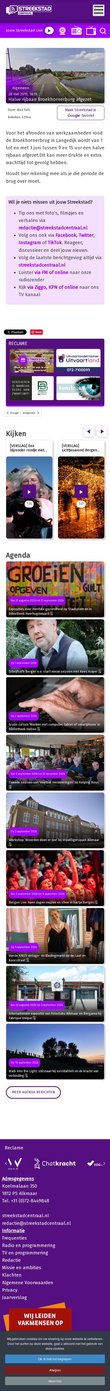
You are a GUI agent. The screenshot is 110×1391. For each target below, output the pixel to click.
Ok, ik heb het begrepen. (55, 1359)
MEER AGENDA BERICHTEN (33, 1092)
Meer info (55, 1381)
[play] (49, 30)
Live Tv (90, 30)
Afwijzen (55, 1370)
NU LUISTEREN (75, 30)
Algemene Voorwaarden (27, 1282)
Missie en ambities (21, 1267)
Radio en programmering (28, 1245)
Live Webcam (61, 31)
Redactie (11, 1260)
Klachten (11, 1275)
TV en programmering (25, 1253)
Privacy (9, 1290)
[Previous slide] (6, 1163)
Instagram (30, 242)
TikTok (55, 242)
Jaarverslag (14, 1297)
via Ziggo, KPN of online (52, 287)
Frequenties (14, 1238)
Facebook (66, 235)
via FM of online (51, 272)
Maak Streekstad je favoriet (80, 113)
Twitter (86, 235)
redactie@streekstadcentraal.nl (53, 228)
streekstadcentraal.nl (42, 265)
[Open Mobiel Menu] (98, 10)
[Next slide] (104, 1163)
